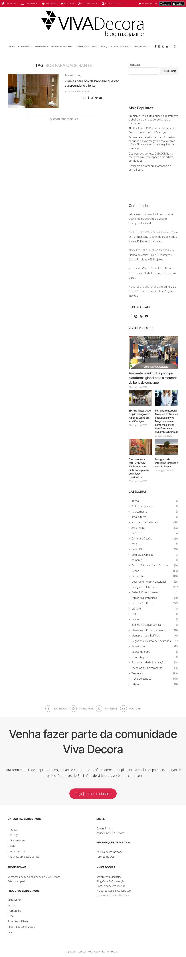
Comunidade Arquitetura (111, 886)
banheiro (155, 533)
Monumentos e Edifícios (155, 635)
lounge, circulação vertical (155, 624)
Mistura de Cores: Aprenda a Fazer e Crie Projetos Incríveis (152, 291)
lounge (155, 619)
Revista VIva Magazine (109, 877)
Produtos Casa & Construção (113, 890)
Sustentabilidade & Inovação (155, 662)
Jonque (133, 268)
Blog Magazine (89, 3)
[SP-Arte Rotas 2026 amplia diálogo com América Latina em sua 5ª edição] (140, 398)
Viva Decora (11, 3)
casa (155, 544)
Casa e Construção (114, 3)
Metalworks (14, 899)
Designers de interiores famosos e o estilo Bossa (166, 463)
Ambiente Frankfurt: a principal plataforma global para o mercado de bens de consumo (153, 119)
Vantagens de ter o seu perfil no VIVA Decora (34, 877)
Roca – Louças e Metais (21, 926)
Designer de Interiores (62, 47)
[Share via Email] (100, 97)
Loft (155, 614)
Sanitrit (12, 905)
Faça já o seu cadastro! (93, 793)
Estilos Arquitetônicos (155, 598)
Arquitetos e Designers (155, 522)
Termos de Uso (105, 856)
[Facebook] (155, 46)
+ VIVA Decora (140, 47)
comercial (155, 560)
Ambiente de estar (155, 506)
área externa (155, 517)
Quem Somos (104, 828)
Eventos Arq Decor (155, 603)
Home (12, 47)
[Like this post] (84, 97)
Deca (11, 916)
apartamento (155, 511)
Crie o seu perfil (17, 881)
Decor (155, 571)
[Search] (175, 46)
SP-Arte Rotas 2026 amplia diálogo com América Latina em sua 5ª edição (152, 130)
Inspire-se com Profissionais (112, 895)
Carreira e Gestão (119, 47)
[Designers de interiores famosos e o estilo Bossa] (166, 447)
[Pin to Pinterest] (96, 97)
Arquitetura (24, 47)
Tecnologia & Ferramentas (155, 668)
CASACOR (155, 549)
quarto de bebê (155, 651)
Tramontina (14, 910)
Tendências (40, 47)
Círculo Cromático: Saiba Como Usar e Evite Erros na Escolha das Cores (152, 273)
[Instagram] (159, 46)
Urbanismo (155, 684)
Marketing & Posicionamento (155, 630)
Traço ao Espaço (100, 47)
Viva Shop (69, 3)
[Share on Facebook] (88, 97)
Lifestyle (155, 608)
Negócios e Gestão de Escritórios (155, 641)
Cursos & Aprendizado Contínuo (155, 565)
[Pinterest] (163, 46)
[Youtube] (167, 46)
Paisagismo (155, 646)
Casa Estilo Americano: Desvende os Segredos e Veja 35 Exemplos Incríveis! (151, 218)
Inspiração (50, 3)
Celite (11, 932)
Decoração (81, 47)
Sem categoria (155, 657)
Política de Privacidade (109, 852)
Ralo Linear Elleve (18, 921)
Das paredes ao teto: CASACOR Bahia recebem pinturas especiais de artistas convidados (152, 157)
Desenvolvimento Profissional (155, 581)
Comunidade (31, 3)
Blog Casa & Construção (110, 881)
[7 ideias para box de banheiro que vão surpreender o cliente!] (33, 91)
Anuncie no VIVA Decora (110, 833)
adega (155, 501)
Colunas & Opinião (155, 554)
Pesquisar (134, 64)
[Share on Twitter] (92, 97)
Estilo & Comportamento (155, 592)
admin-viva (135, 214)
